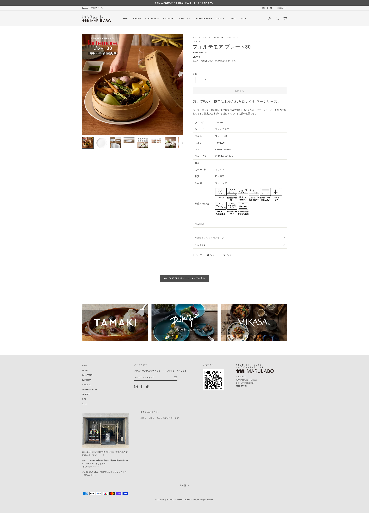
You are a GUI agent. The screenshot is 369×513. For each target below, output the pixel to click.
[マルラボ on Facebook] (141, 387)
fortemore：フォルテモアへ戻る (186, 278)
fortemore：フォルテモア (225, 37)
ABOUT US (184, 18)
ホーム (196, 37)
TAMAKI (197, 42)
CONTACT (221, 18)
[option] (184, 2)
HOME (126, 18)
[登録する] (175, 377)
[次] (181, 143)
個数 (195, 74)
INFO (233, 18)
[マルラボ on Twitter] (147, 387)
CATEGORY (169, 18)
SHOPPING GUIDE (203, 18)
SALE (243, 18)
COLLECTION (152, 18)
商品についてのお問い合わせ (209, 238)
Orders (85, 8)
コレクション (206, 37)
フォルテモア (222, 129)
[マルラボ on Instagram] (136, 387)
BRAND (137, 18)
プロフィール (97, 8)
